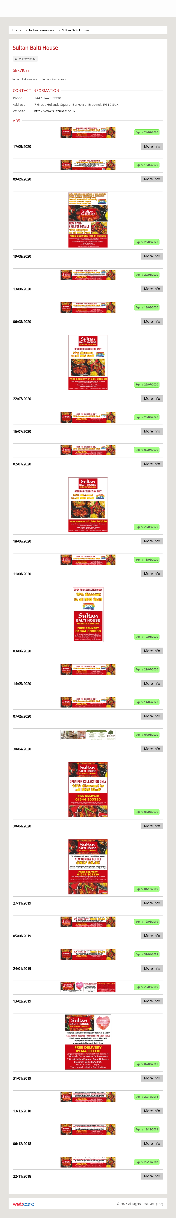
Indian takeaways (42, 30)
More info (152, 146)
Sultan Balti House (75, 30)
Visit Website (27, 59)
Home (16, 30)
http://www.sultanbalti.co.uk (54, 111)
